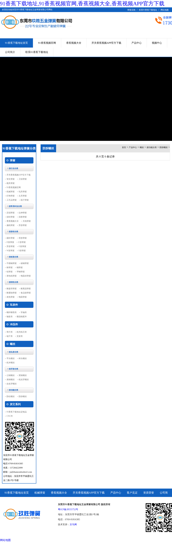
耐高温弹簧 (26, 288)
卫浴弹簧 (23, 179)
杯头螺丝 (23, 358)
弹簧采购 (131, 10)
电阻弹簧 (23, 297)
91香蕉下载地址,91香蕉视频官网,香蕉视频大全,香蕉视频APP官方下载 (82, 4)
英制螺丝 (23, 375)
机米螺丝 (11, 362)
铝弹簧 (10, 271)
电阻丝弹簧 (26, 276)
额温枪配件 (22, 316)
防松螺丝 (11, 396)
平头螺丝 (11, 358)
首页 (124, 147)
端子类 (10, 336)
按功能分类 (152, 147)
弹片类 (10, 332)
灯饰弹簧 (11, 196)
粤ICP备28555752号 (68, 509)
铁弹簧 (10, 267)
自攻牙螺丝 (12, 384)
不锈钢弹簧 (12, 263)
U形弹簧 (22, 242)
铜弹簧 (20, 267)
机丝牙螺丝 (24, 379)
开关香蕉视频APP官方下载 (106, 43)
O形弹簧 (22, 246)
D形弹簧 (10, 242)
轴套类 (10, 316)
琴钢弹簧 (21, 271)
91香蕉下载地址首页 (16, 43)
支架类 (20, 336)
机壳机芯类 (22, 332)
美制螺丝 (11, 379)
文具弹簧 (23, 196)
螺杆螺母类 (12, 312)
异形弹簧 (23, 225)
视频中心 (157, 43)
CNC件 (10, 416)
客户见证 (132, 492)
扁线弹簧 (11, 225)
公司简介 (10, 52)
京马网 (73, 524)
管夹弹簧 (11, 179)
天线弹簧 (27, 221)
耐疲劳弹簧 (12, 288)
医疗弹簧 (25, 200)
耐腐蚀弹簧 (12, 293)
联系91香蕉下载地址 (148, 10)
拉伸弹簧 (23, 213)
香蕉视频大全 (73, 43)
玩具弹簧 (23, 191)
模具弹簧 (11, 183)
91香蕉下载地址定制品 (17, 412)
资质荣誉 (148, 492)
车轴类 (24, 312)
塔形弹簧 (23, 238)
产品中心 (137, 43)
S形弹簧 (22, 250)
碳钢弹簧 (25, 263)
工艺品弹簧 (12, 200)
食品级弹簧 (26, 293)
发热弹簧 (11, 297)
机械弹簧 (11, 191)
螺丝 (142, 147)
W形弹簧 (10, 250)
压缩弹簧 (11, 213)
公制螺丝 (11, 375)
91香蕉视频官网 (47, 43)
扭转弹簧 (11, 217)
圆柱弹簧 (11, 238)
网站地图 (165, 10)
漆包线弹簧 (12, 276)
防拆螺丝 (23, 396)
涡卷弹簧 (23, 217)
